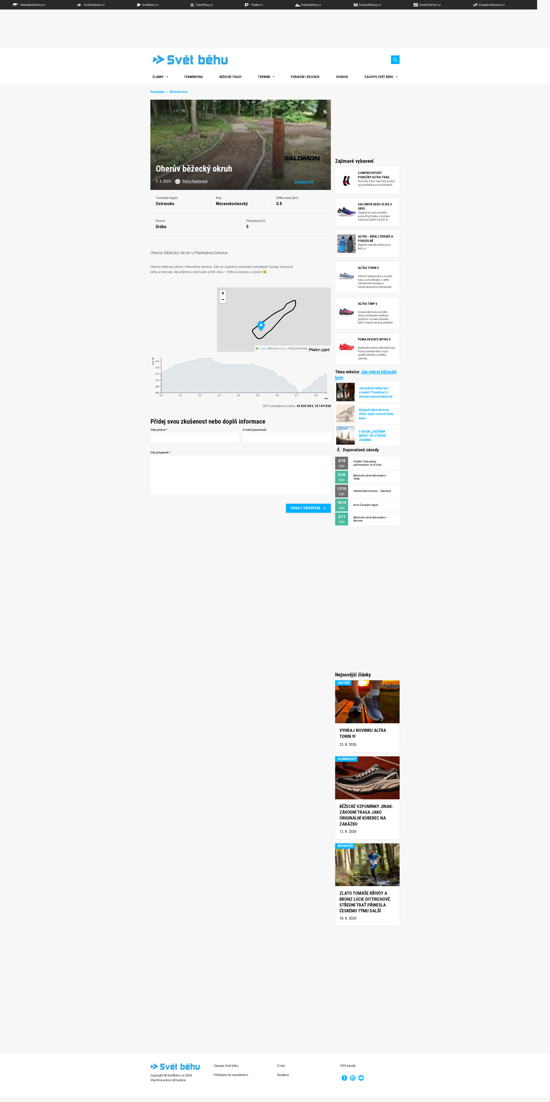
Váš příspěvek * (160, 452)
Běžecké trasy (230, 77)
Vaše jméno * (158, 429)
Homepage (157, 91)
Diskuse (342, 77)
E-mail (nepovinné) (254, 429)
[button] (261, 326)
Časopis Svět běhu (379, 77)
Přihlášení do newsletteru (231, 1075)
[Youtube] (361, 1078)
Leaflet (262, 348)
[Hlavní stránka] (187, 59)
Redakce (283, 1075)
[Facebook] (344, 1078)
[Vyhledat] (395, 59)
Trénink (264, 77)
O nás (281, 1065)
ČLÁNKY (158, 77)
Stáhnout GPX (304, 182)
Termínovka (193, 77)
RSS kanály (348, 1065)
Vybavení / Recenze (305, 77)
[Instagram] (353, 1078)
